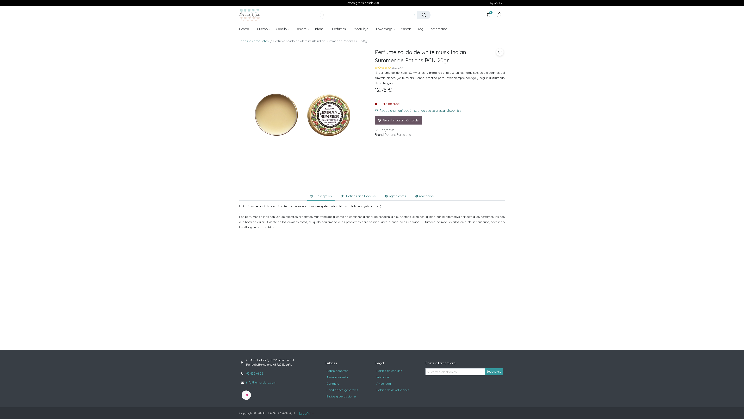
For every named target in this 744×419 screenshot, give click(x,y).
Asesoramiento (337, 377)
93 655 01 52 (254, 373)
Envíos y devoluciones (341, 396)
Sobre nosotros (337, 371)
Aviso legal (383, 383)
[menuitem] (406, 29)
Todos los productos (254, 41)
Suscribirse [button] (494, 371)
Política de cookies (389, 371)
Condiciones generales (342, 390)
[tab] (321, 196)
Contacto (332, 383)
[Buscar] (424, 15)
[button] (500, 52)
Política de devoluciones (392, 390)
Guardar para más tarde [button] (400, 120)
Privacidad (383, 377)
